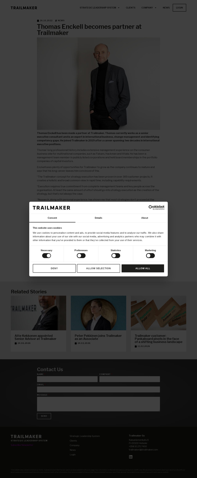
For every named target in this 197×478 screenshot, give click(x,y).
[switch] (81, 255)
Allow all (142, 268)
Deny (54, 268)
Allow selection (98, 268)
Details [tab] (98, 218)
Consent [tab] (52, 218)
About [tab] (144, 218)
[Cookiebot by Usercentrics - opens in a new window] (150, 207)
